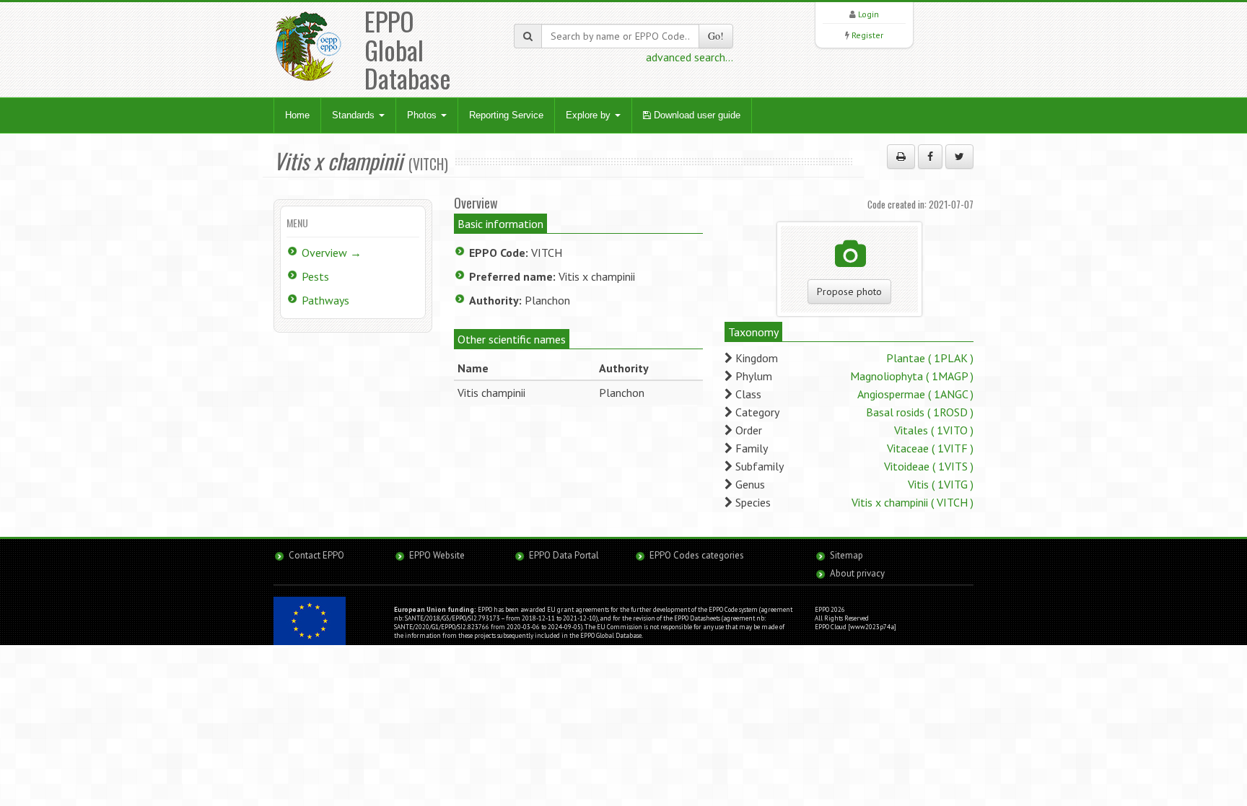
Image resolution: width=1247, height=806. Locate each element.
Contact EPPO (316, 555)
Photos (423, 115)
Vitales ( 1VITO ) (933, 430)
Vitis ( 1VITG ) (940, 484)
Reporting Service (506, 115)
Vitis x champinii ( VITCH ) (912, 502)
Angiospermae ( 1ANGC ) (915, 394)
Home (297, 115)
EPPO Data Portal (564, 555)
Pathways (325, 300)
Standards (354, 115)
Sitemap (846, 555)
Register (867, 35)
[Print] (901, 156)
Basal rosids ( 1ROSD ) (919, 412)
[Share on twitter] (959, 156)
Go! (716, 36)
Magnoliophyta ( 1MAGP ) (911, 376)
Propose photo (849, 291)
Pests (315, 276)
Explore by (589, 115)
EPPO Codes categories (696, 555)
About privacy (857, 573)
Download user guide (695, 115)
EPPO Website (437, 555)
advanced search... (689, 57)
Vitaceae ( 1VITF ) (930, 448)
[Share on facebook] (930, 156)
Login (868, 14)
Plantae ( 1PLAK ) (929, 358)
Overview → (332, 252)
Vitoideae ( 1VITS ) (928, 466)
